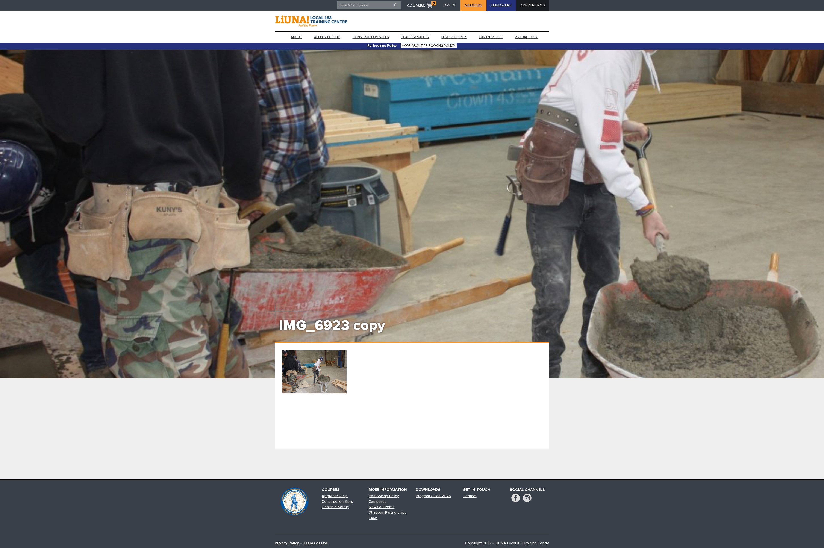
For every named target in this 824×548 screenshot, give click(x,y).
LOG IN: (450, 5)
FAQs (373, 518)
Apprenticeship (327, 37)
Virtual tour (526, 37)
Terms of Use (316, 543)
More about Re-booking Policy (428, 45)
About (296, 37)
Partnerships (491, 37)
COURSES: (416, 6)
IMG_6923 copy (332, 325)
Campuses (377, 502)
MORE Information (388, 490)
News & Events (454, 37)
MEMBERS (473, 5)
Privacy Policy (287, 543)
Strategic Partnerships (387, 513)
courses (330, 490)
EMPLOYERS (501, 5)
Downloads (428, 490)
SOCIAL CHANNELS (527, 490)
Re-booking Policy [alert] (382, 45)
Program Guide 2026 (433, 496)
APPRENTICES (532, 5)
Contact (470, 496)
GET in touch (476, 490)
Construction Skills (371, 37)
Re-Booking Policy (384, 496)
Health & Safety (415, 37)
